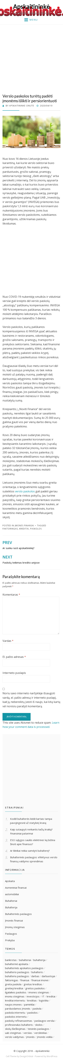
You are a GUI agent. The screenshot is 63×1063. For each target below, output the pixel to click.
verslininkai (40, 1032)
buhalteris (37, 972)
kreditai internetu (15, 1000)
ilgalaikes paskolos (15, 992)
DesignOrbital (26, 1056)
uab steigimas (13, 1032)
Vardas (8, 641)
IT (43, 996)
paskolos (36, 528)
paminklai (29, 1004)
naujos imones (13, 1004)
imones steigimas (39, 992)
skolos (39, 1024)
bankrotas (11, 960)
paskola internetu (15, 1012)
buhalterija (39, 960)
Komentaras (11, 594)
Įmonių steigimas (15, 927)
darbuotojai (48, 976)
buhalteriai (25, 960)
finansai (24, 980)
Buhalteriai (11, 900)
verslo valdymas (14, 1037)
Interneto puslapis (14, 673)
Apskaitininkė (31, 6)
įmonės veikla (44, 1037)
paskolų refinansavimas (18, 1020)
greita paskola (13, 984)
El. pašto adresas (14, 657)
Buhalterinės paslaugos (18, 914)
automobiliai (12, 894)
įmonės (30, 1037)
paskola (37, 1008)
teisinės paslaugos (38, 1028)
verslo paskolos (25, 491)
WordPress (52, 1056)
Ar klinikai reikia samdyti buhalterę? (30, 850)
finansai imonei (39, 980)
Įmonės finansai (24, 525)
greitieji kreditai (14, 988)
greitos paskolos (35, 988)
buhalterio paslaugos (17, 972)
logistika (43, 1000)
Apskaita (10, 881)
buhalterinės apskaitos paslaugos (24, 968)
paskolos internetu (16, 1016)
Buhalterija (11, 907)
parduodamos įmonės (17, 1008)
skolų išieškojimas (15, 1028)
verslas (28, 1032)
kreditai (24, 528)
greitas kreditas (33, 984)
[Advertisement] (31, 58)
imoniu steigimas (14, 996)
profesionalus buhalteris (19, 1024)
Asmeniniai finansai (16, 887)
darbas (35, 976)
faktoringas (10, 528)
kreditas (32, 1000)
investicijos (33, 996)
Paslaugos (11, 933)
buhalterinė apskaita (16, 964)
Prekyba (10, 940)
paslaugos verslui (44, 1020)
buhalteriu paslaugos (17, 976)
